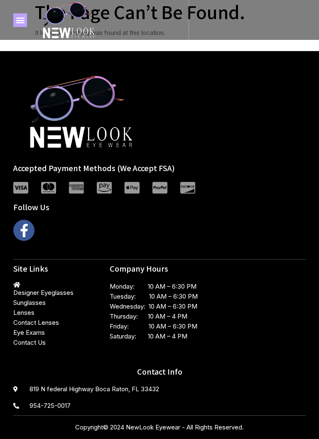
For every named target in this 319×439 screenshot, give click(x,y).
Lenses (23, 312)
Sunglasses (29, 303)
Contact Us (29, 342)
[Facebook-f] (23, 230)
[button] (20, 20)
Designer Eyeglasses (43, 293)
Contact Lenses (36, 322)
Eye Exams (29, 332)
